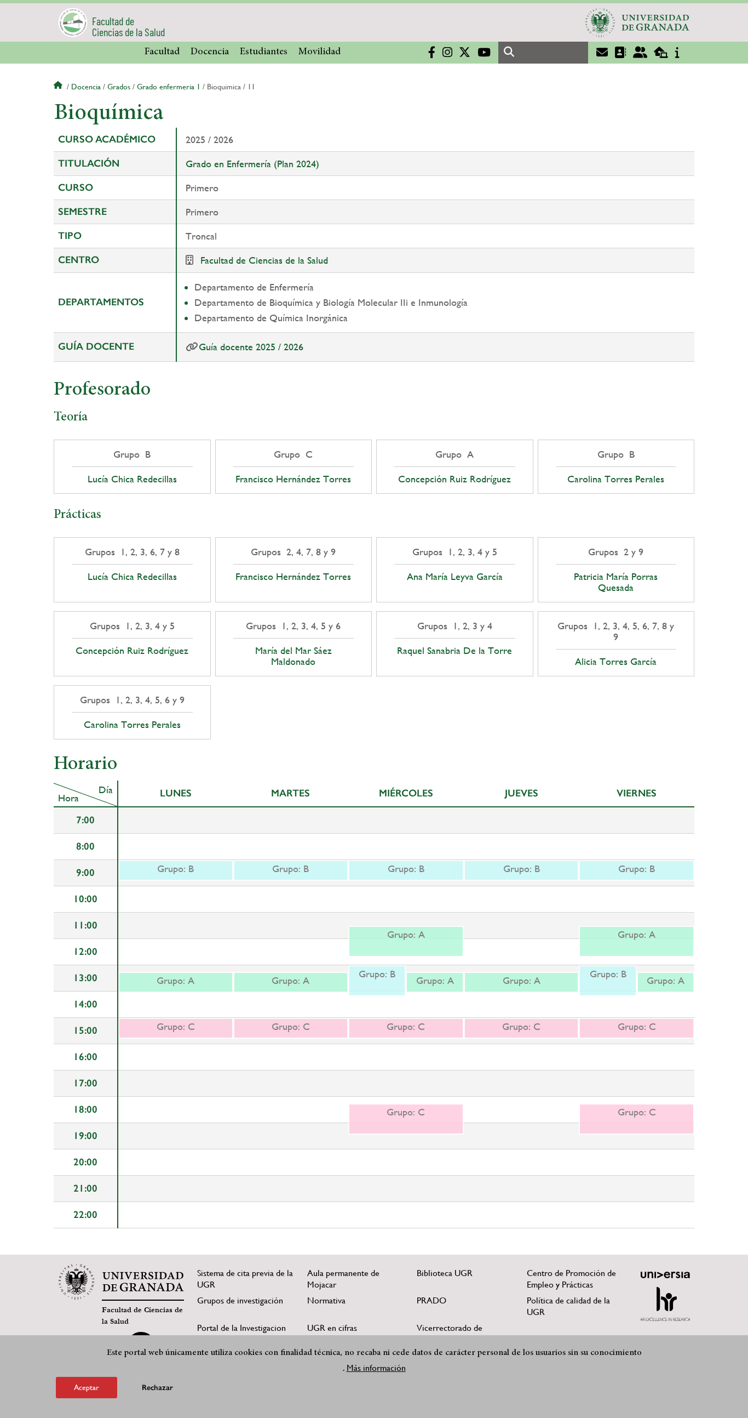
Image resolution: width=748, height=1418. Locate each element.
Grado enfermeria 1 (168, 86)
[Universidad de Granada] (637, 22)
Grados (118, 86)
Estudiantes (263, 52)
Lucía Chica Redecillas (132, 479)
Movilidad (319, 52)
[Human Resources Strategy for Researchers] (665, 1304)
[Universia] (665, 1275)
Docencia (210, 52)
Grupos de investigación (240, 1300)
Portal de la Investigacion (241, 1328)
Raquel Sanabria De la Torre (454, 650)
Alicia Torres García (616, 661)
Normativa (326, 1300)
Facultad (162, 52)
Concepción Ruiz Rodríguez (454, 479)
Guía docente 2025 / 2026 (251, 346)
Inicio (59, 86)
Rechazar (157, 1387)
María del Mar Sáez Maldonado (293, 656)
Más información (376, 1368)
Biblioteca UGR (445, 1273)
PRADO (431, 1300)
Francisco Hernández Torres (293, 479)
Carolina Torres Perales (615, 479)
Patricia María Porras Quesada (616, 582)
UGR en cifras (332, 1328)
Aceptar (86, 1387)
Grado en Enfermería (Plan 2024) (252, 163)
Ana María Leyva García (455, 576)
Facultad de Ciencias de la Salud (264, 260)
